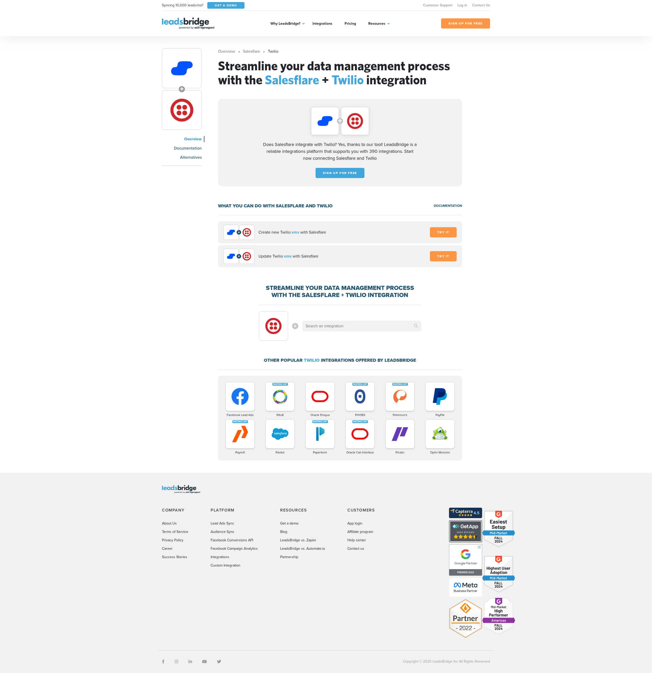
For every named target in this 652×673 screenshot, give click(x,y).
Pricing (350, 23)
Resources (376, 23)
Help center (356, 540)
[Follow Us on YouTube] (204, 662)
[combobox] (362, 326)
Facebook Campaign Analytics (234, 548)
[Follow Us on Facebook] (163, 662)
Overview (193, 139)
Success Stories (174, 557)
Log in (462, 5)
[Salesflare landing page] (182, 68)
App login (354, 523)
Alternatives (191, 157)
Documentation (188, 148)
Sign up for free (340, 173)
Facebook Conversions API (232, 540)
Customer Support (437, 5)
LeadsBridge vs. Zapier (298, 540)
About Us (169, 523)
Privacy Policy (172, 540)
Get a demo (289, 523)
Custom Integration (225, 565)
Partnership (289, 557)
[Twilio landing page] (182, 110)
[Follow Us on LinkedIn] (190, 662)
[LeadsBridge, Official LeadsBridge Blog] (188, 23)
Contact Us (481, 5)
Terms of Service (175, 531)
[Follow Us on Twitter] (219, 662)
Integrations (322, 23)
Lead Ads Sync (222, 523)
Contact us (355, 548)
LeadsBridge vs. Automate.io (302, 548)
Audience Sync (222, 531)
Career (167, 548)
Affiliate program (360, 531)
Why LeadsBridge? (285, 23)
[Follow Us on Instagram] (176, 662)
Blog (283, 531)
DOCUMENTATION (448, 205)
